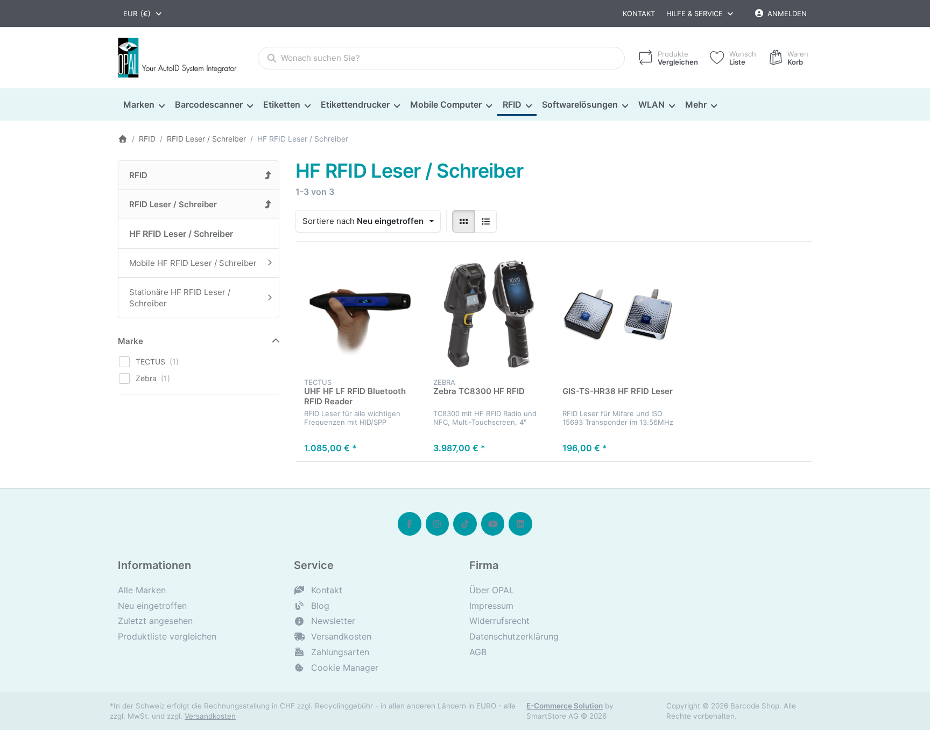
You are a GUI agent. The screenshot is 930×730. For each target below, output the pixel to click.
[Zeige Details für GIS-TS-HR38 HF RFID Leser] (618, 315)
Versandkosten (210, 716)
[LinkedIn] (520, 524)
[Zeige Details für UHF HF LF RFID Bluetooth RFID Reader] (360, 315)
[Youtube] (493, 524)
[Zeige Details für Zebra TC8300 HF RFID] (489, 315)
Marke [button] (130, 341)
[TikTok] (465, 524)
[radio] (463, 221)
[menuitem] (144, 105)
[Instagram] (437, 524)
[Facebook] (409, 524)
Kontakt (639, 13)
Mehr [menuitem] (696, 104)
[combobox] (143, 13)
